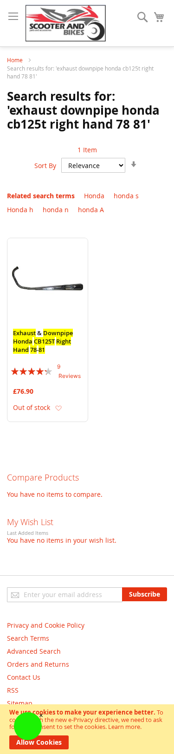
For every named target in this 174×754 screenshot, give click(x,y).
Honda (94, 195)
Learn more (124, 726)
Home (15, 60)
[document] (87, 729)
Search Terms (28, 638)
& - (43, 341)
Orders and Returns (38, 664)
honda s (126, 195)
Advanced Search (34, 651)
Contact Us (23, 677)
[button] (58, 408)
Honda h (20, 209)
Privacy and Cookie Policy (45, 625)
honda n (56, 209)
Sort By (45, 165)
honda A (91, 209)
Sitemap (19, 703)
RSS (13, 690)
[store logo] (66, 23)
